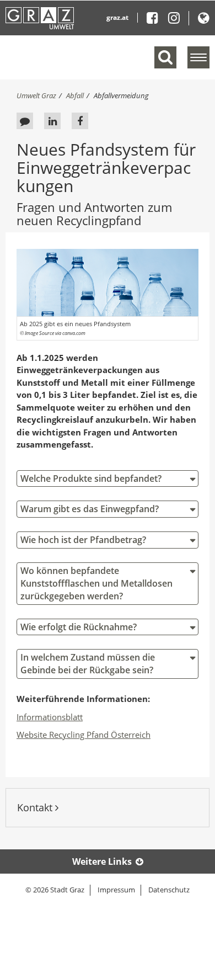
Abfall (75, 95)
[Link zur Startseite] (40, 18)
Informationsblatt (50, 716)
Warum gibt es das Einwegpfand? (89, 509)
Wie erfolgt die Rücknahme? (78, 627)
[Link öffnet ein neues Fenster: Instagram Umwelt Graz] (174, 20)
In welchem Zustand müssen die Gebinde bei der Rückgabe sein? (87, 663)
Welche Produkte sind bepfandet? (91, 478)
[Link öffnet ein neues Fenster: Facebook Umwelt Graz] (156, 20)
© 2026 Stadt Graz (54, 890)
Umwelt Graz (36, 95)
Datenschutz (169, 890)
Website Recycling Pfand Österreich (83, 734)
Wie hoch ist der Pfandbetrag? (83, 540)
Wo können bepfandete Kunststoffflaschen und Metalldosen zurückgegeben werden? (96, 583)
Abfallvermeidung (121, 95)
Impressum (116, 890)
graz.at (117, 17)
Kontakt (36, 807)
